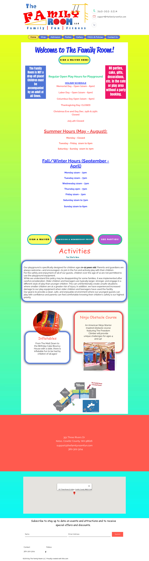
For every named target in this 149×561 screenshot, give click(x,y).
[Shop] (94, 25)
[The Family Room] (46, 552)
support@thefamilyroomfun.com (111, 16)
